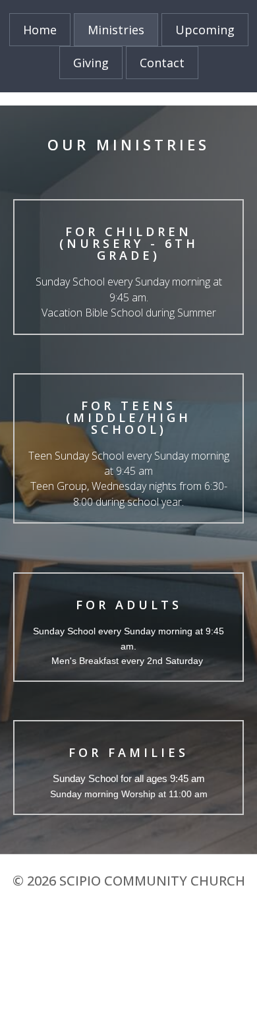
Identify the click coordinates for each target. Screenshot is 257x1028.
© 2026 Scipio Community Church (129, 881)
